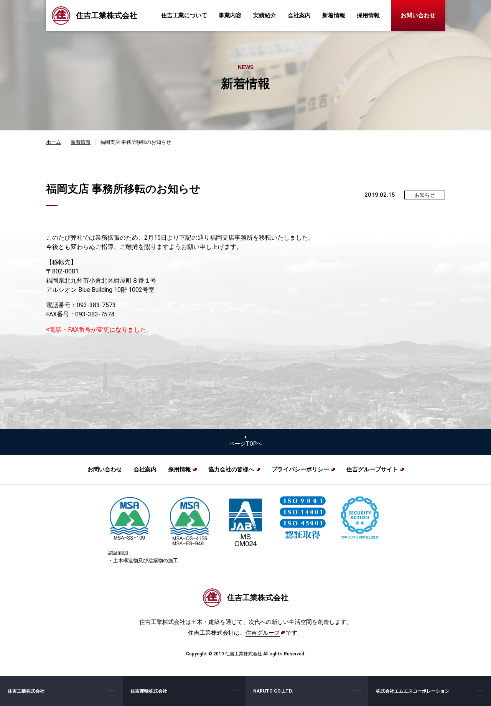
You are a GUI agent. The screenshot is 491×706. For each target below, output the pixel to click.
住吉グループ (263, 632)
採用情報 (368, 15)
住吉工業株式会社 (26, 691)
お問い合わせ (418, 15)
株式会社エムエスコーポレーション (413, 691)
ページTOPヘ (245, 444)
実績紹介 (264, 15)
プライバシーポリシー (300, 469)
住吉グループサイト (372, 469)
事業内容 (230, 15)
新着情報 (333, 15)
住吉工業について (184, 15)
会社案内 (299, 15)
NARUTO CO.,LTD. (273, 691)
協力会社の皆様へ (231, 469)
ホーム (53, 142)
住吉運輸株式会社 (148, 691)
